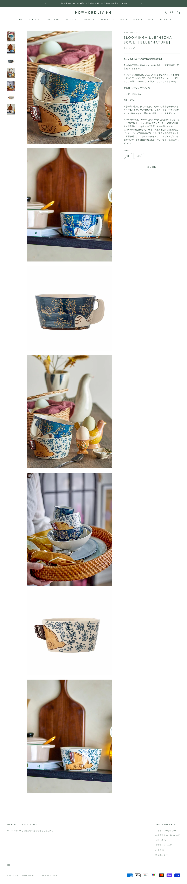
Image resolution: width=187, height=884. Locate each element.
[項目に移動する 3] (11, 61)
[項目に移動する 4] (11, 72)
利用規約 (159, 850)
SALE (151, 19)
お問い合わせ (161, 840)
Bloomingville (133, 32)
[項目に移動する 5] (11, 85)
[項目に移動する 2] (11, 49)
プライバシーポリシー (165, 830)
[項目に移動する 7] (11, 109)
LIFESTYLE (89, 19)
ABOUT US (165, 19)
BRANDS (137, 19)
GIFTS (124, 19)
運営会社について (163, 845)
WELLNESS (34, 19)
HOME (19, 19)
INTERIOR (71, 19)
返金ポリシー (161, 855)
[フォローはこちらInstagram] (8, 865)
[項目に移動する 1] (11, 36)
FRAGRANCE (53, 19)
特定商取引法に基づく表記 (167, 835)
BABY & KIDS (108, 19)
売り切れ (151, 167)
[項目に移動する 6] (11, 98)
